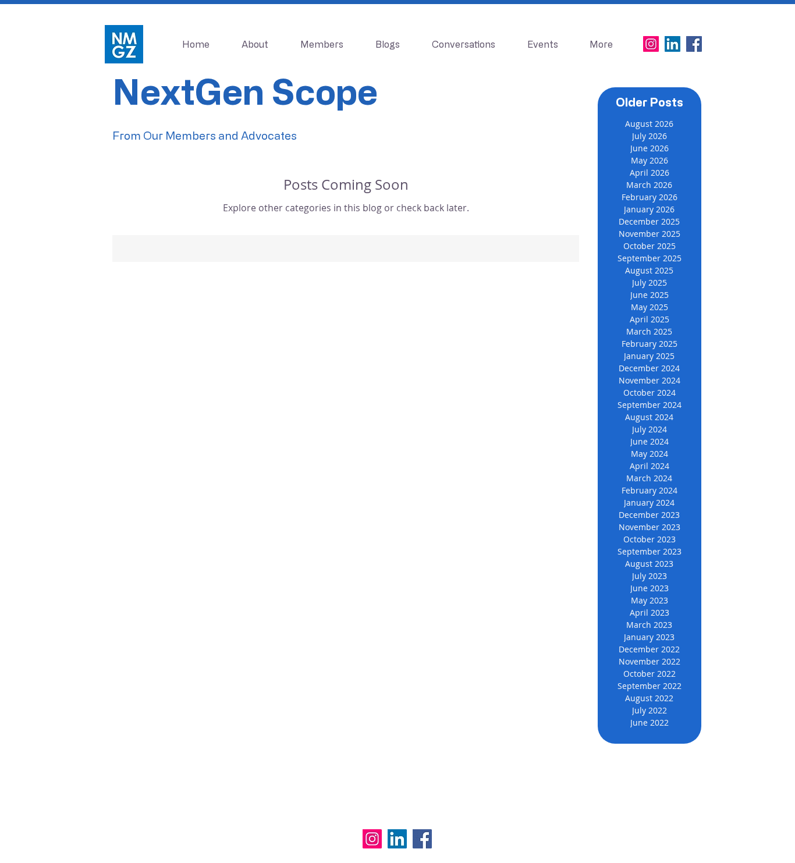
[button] (542, 44)
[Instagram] (651, 44)
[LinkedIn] (672, 44)
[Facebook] (694, 44)
